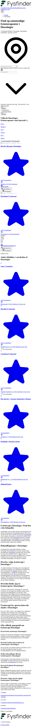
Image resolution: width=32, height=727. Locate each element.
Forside (6, 15)
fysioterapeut (16, 537)
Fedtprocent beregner (15, 695)
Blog (19, 8)
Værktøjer (3, 8)
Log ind (7, 9)
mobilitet (15, 571)
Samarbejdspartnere (6, 708)
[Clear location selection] (17, 66)
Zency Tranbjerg (7, 266)
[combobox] (8, 66)
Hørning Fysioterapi (8, 309)
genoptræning (27, 534)
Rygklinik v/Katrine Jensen (10, 441)
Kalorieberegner (5, 695)
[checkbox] (1, 110)
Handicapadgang (6, 111)
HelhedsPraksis (6, 484)
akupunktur (12, 552)
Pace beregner (24, 695)
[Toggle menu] (2, 11)
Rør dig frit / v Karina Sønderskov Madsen (16, 399)
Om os (22, 8)
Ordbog (15, 8)
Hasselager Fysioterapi (8, 196)
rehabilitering (12, 662)
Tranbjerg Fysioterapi (8, 354)
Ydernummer (5, 110)
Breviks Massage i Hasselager (11, 146)
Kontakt (13, 708)
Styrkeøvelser (9, 8)
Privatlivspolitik (5, 725)
